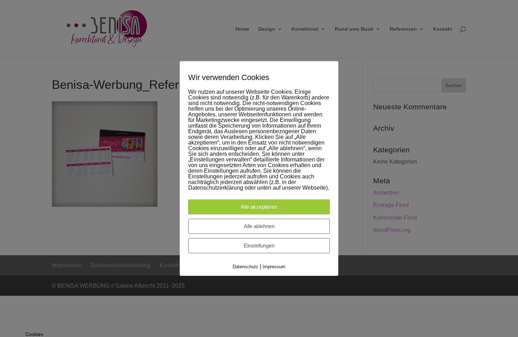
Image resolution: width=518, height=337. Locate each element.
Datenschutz (245, 266)
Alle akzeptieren (259, 207)
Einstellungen (259, 246)
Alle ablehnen (259, 226)
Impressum (274, 266)
